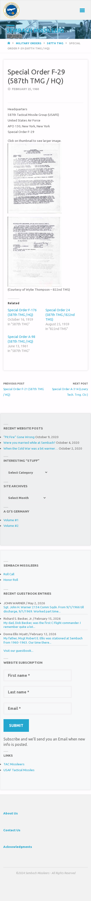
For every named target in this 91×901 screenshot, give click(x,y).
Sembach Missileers (35, 30)
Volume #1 (11, 520)
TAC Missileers (14, 764)
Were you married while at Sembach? (29, 442)
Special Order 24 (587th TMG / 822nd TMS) (60, 314)
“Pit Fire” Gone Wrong (19, 437)
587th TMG (55, 43)
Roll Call (9, 574)
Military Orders (28, 43)
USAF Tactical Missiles (19, 770)
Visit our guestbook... (18, 650)
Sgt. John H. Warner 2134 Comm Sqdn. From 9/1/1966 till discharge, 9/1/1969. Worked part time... (44, 609)
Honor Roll (11, 580)
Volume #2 (11, 525)
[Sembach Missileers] (11, 10)
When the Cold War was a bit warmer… (31, 448)
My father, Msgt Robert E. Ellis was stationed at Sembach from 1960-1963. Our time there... (43, 640)
